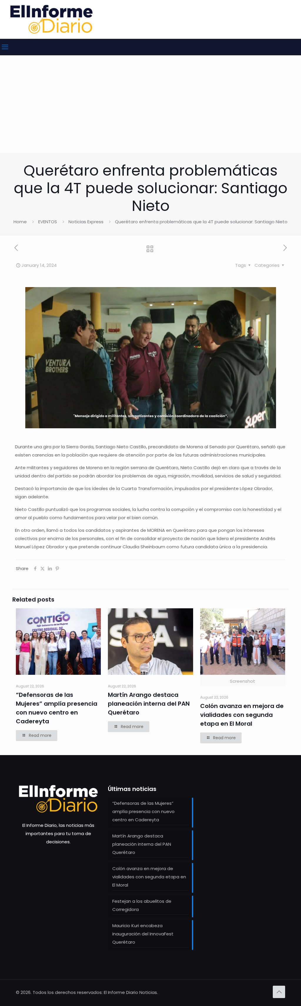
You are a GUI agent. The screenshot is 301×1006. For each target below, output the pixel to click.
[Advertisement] (150, 109)
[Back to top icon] (279, 992)
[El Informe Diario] (51, 19)
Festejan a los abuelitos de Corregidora (141, 905)
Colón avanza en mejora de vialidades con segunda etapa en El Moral (242, 715)
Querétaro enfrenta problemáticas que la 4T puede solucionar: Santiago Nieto (201, 222)
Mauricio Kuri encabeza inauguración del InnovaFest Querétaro (142, 933)
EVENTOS (47, 222)
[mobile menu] (5, 47)
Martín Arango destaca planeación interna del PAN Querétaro (149, 704)
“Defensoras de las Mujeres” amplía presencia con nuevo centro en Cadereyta (143, 811)
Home (20, 222)
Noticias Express (85, 222)
